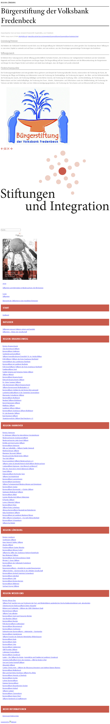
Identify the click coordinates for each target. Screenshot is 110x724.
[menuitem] (2, 149)
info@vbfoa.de (23, 36)
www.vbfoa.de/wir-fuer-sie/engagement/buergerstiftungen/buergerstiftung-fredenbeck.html (53, 36)
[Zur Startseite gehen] (55, 213)
